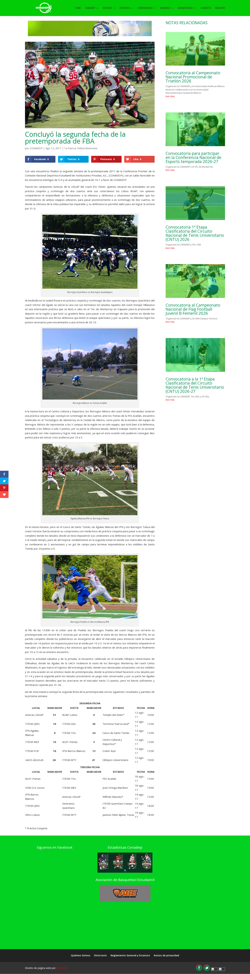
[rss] (222, 970)
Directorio (100, 955)
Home (78, 8)
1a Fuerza (70, 148)
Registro (220, 8)
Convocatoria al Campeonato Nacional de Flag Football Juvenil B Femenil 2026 (193, 309)
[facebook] (199, 970)
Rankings (165, 8)
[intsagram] (214, 970)
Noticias (107, 8)
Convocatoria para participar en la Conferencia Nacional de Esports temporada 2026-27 (193, 157)
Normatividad (185, 8)
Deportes (125, 8)
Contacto (206, 8)
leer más (170, 96)
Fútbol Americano (87, 148)
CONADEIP (36, 148)
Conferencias (145, 8)
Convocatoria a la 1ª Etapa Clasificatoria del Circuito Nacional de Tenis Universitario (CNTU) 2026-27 (195, 385)
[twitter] (207, 970)
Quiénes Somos (80, 955)
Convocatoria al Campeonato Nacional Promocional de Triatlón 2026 (193, 77)
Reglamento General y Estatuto (130, 955)
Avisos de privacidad (166, 955)
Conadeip (90, 8)
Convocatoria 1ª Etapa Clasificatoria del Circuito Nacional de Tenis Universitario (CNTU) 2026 (195, 233)
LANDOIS (61, 968)
